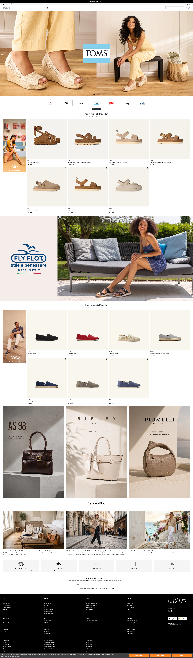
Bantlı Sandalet (89, 609)
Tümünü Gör (96, 109)
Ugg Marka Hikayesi (49, 640)
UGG (87, 117)
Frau (106, 117)
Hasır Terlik (129, 605)
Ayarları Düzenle (139, 655)
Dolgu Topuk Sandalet (91, 605)
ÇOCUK (33, 8)
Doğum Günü (89, 648)
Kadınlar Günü (89, 646)
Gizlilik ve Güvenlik (131, 625)
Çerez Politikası (15, 656)
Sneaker (5, 609)
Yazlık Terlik (130, 603)
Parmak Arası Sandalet (91, 603)
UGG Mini (46, 631)
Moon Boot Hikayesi (49, 644)
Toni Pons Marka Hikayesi (50, 648)
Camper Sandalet (90, 627)
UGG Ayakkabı (47, 627)
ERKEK (27, 8)
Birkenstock (6, 623)
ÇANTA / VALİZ (40, 8)
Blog (4, 648)
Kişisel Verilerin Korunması (133, 627)
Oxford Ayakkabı (7, 607)
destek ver (180, 570)
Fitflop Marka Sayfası (49, 646)
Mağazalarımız (6, 644)
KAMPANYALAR (72, 8)
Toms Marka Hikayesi (49, 642)
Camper (98, 308)
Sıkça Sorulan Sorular (132, 620)
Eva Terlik (129, 609)
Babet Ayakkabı (48, 603)
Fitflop (98, 117)
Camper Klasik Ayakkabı (91, 625)
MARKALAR (16, 8)
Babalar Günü (89, 642)
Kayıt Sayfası (130, 633)
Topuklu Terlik (130, 607)
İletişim (4, 642)
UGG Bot (46, 629)
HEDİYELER (52, 8)
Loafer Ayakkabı (7, 605)
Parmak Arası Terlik (131, 601)
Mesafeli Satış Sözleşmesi (133, 623)
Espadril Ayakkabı (48, 609)
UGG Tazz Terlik (48, 625)
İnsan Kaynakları (7, 646)
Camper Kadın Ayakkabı (91, 623)
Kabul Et (182, 655)
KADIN (22, 8)
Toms (102, 117)
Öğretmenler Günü (90, 651)
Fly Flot (4, 633)
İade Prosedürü (130, 631)
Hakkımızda (6, 640)
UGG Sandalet (47, 620)
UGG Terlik (47, 623)
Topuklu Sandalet (90, 601)
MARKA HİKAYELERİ (61, 8)
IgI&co (103, 308)
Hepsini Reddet (160, 655)
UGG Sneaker (47, 633)
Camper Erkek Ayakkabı (91, 620)
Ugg (4, 620)
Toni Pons (92, 117)
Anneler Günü (89, 644)
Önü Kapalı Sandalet (90, 607)
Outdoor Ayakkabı (48, 613)
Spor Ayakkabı (6, 603)
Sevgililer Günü (89, 640)
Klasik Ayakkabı (6, 601)
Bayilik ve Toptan (7, 651)
